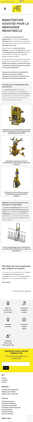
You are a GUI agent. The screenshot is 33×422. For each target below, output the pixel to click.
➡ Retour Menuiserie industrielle (22, 291)
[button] (5, 9)
